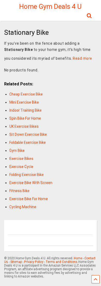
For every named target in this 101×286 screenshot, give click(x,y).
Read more (82, 58)
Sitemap (16, 262)
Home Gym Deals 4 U (50, 6)
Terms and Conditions (61, 262)
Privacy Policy (33, 262)
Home (78, 258)
